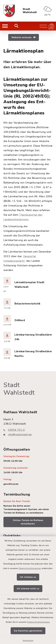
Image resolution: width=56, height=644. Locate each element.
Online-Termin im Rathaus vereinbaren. (28, 522)
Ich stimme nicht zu (28, 588)
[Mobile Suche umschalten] (16, 26)
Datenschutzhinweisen (30, 568)
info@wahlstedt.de (20, 434)
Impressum (28, 640)
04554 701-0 (16, 430)
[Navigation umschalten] (5, 26)
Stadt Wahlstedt (30, 11)
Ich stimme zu (28, 577)
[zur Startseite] (9, 10)
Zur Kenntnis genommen (28, 630)
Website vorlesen (21, 37)
